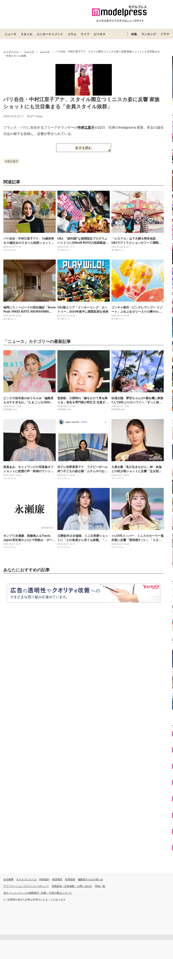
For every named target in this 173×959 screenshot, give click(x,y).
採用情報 (70, 879)
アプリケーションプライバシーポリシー (26, 886)
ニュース (10, 34)
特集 (134, 34)
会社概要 (8, 879)
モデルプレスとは (26, 879)
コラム (72, 34)
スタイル (26, 34)
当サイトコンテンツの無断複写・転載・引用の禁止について (37, 892)
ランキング (148, 34)
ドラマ (164, 34)
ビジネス (99, 34)
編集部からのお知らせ (90, 879)
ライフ (85, 34)
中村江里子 (86, 127)
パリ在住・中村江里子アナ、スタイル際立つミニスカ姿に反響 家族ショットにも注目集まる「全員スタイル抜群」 (81, 102)
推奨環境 (57, 879)
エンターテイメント (50, 34)
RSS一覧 (100, 886)
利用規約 (44, 879)
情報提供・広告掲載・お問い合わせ (72, 886)
